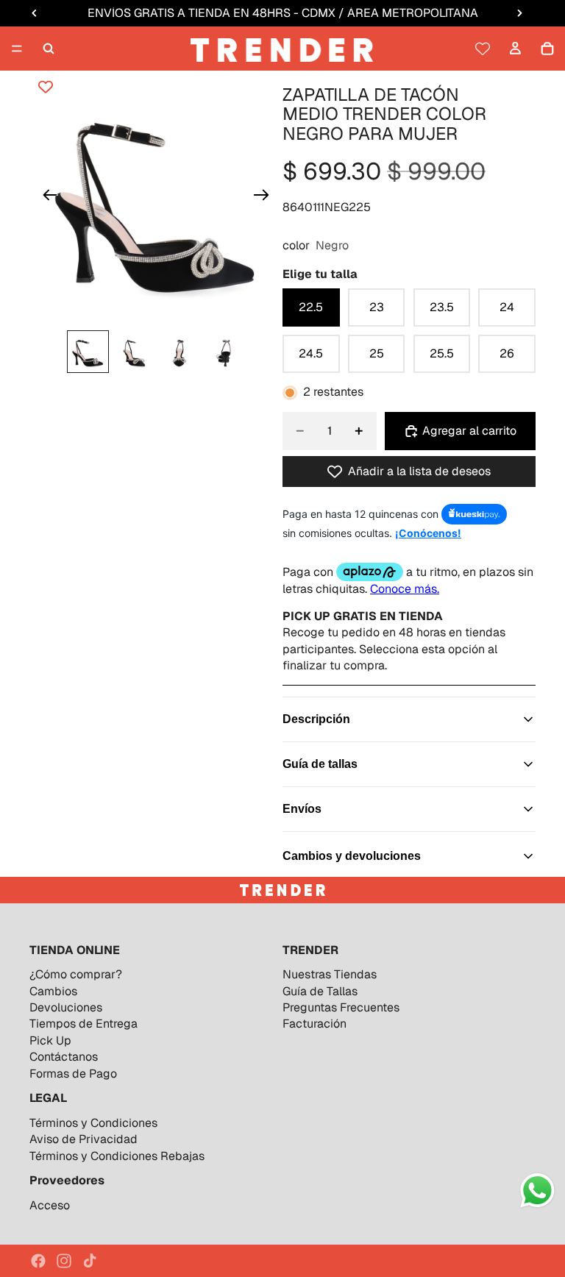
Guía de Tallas (320, 991)
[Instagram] (64, 1261)
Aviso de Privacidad (83, 1139)
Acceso (49, 1205)
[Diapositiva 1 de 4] (88, 351)
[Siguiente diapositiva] (265, 197)
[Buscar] (48, 48)
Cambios (53, 991)
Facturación (314, 1023)
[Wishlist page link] (482, 48)
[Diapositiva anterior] (46, 197)
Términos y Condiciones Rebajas (117, 1156)
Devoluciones (65, 1007)
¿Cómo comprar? (75, 974)
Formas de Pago (73, 1073)
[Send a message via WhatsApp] (537, 1190)
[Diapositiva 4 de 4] (224, 351)
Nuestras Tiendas (329, 974)
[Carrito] (547, 48)
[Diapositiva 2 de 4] (133, 351)
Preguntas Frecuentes (340, 1007)
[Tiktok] (90, 1261)
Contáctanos (63, 1056)
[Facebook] (38, 1261)
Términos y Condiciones (93, 1123)
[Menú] (17, 48)
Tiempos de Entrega (83, 1023)
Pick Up (50, 1040)
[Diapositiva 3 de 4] (179, 351)
